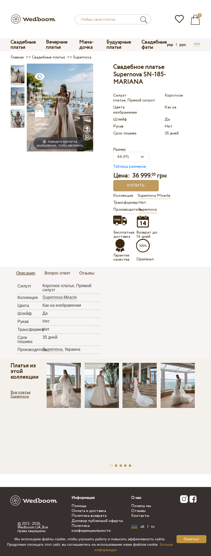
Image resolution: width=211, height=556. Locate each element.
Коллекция (123, 195)
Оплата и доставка (89, 511)
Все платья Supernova (20, 394)
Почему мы (141, 506)
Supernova (147, 209)
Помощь (79, 506)
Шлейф (120, 119)
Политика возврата (89, 516)
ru (152, 527)
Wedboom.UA (29, 527)
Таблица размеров (129, 166)
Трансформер (124, 202)
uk (142, 527)
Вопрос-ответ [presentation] (57, 273)
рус (183, 45)
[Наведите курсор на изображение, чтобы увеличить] (60, 107)
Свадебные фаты (154, 44)
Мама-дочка (86, 44)
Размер (119, 149)
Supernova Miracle (154, 196)
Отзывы (138, 511)
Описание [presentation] (25, 273)
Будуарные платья (119, 44)
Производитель (124, 209)
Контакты (140, 516)
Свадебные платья (23, 44)
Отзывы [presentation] (86, 273)
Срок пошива (124, 133)
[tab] (25, 273)
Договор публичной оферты (97, 521)
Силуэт (120, 95)
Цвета (119, 107)
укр (170, 45)
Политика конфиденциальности (91, 528)
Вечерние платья (56, 44)
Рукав (118, 126)
